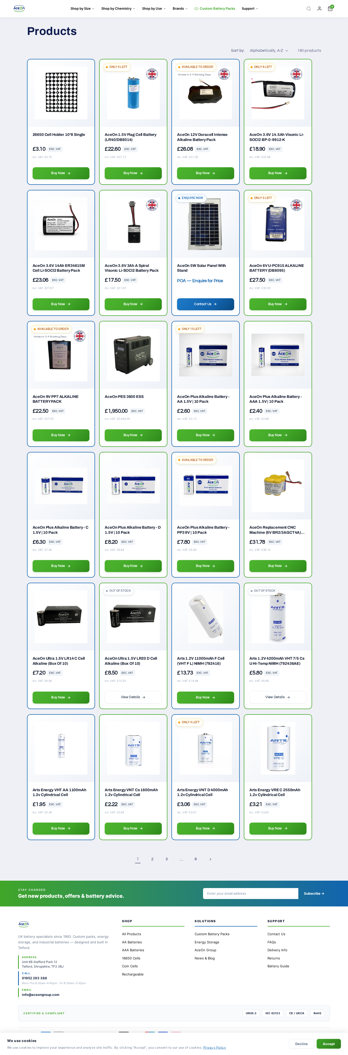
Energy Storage (207, 942)
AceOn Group (205, 950)
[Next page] (210, 859)
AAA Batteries (133, 950)
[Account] (319, 9)
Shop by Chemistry (116, 8)
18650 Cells (131, 958)
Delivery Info (277, 950)
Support (248, 8)
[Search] (309, 9)
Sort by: (237, 51)
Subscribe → (314, 893)
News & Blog (205, 958)
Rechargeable (133, 974)
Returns (273, 958)
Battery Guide (278, 966)
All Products (131, 934)
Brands (178, 8)
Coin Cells (130, 966)
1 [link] (138, 859)
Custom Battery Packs (217, 8)
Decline (301, 1044)
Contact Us (276, 934)
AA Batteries (132, 942)
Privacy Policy (214, 1047)
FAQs (271, 942)
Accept (329, 1044)
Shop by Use (152, 8)
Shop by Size (81, 8)
